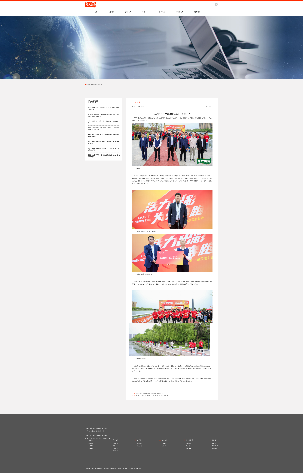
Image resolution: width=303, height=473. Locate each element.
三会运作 (188, 446)
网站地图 (138, 468)
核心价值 (115, 450)
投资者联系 (215, 446)
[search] (234, 14)
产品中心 (145, 12)
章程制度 (188, 448)
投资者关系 (179, 12)
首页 (95, 12)
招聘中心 (214, 448)
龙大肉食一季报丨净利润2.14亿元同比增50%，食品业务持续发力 (152, 395)
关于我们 (111, 12)
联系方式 (214, 443)
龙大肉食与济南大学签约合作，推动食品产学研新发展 (149, 393)
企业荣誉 (91, 448)
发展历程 (91, 446)
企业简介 (91, 443)
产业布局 (128, 12)
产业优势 (115, 448)
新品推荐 (139, 443)
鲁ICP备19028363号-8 (129, 468)
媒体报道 (164, 446)
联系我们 (197, 12)
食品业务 (115, 446)
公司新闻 (99, 84)
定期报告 (188, 443)
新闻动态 (162, 12)
